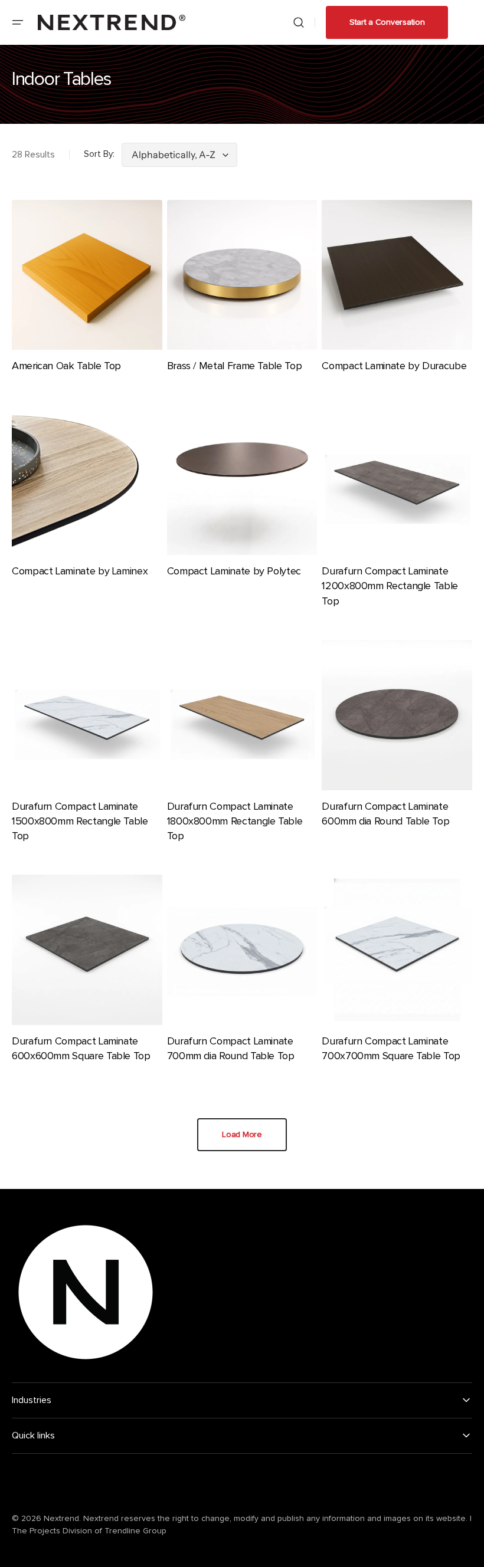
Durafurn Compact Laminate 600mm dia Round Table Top (385, 814)
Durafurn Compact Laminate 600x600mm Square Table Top (81, 1049)
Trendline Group (135, 1531)
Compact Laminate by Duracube (394, 366)
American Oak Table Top (66, 366)
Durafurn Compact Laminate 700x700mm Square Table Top (391, 1049)
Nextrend (61, 1519)
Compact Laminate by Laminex (80, 571)
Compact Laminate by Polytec (234, 571)
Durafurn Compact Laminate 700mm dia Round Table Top (231, 1049)
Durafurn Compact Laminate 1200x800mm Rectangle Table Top (390, 586)
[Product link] (87, 295)
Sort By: (99, 154)
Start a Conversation (386, 22)
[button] (18, 22)
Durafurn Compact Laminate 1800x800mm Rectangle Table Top (235, 821)
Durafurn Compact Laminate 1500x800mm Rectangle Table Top (80, 821)
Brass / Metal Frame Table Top (234, 366)
